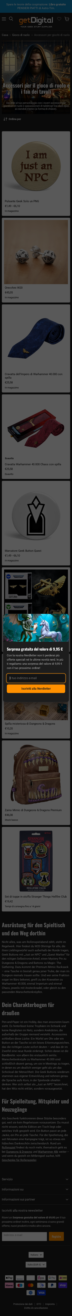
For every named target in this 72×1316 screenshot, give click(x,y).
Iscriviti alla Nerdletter (36, 688)
